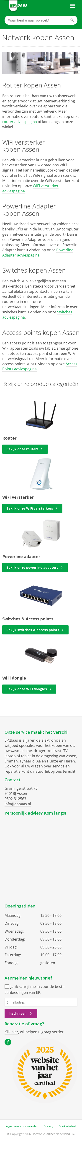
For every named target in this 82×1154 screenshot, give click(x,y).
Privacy (48, 1126)
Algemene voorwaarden (22, 1126)
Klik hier (11, 1031)
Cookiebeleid (67, 1126)
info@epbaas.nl (18, 803)
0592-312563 (15, 798)
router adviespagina (19, 121)
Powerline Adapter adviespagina (37, 252)
